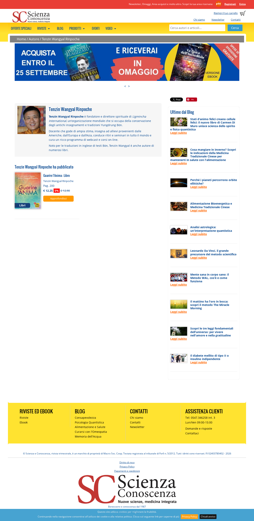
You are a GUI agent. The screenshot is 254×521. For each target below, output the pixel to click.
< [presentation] (125, 86)
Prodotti (75, 28)
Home (21, 39)
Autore (34, 39)
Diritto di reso (127, 462)
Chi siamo (199, 19)
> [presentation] (129, 86)
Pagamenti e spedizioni (127, 471)
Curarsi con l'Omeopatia (91, 432)
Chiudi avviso (208, 516)
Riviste (42, 28)
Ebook (24, 422)
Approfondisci (58, 198)
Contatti (236, 19)
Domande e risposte (198, 428)
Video (109, 28)
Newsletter (218, 19)
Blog (60, 28)
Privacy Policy (189, 516)
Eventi (96, 28)
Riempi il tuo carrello (226, 13)
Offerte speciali (21, 28)
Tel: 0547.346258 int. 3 (200, 417)
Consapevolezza (85, 417)
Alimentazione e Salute (90, 427)
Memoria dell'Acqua (88, 436)
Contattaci (192, 433)
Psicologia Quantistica (89, 422)
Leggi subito (178, 133)
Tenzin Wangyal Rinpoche (61, 39)
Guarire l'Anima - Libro (56, 175)
